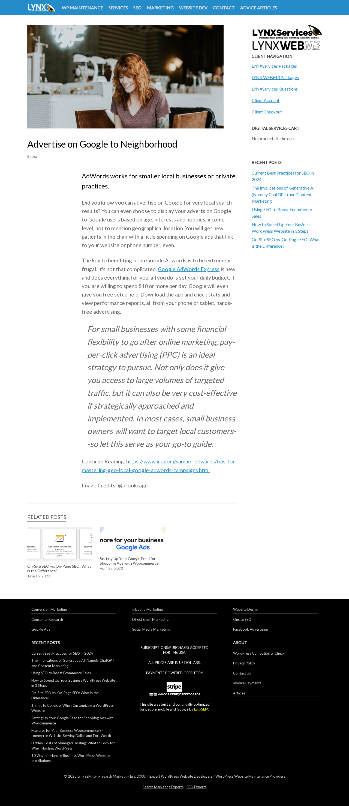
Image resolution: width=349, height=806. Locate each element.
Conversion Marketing (49, 609)
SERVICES (118, 7)
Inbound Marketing (147, 609)
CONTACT (224, 7)
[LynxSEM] (41, 7)
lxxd (35, 156)
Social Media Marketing (151, 629)
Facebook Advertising (250, 629)
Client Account (265, 100)
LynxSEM (201, 709)
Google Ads (40, 629)
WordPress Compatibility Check (258, 653)
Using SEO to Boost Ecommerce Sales (61, 673)
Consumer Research (47, 619)
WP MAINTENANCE (82, 7)
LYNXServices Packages (274, 65)
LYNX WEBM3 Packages (275, 77)
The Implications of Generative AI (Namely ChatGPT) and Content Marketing (283, 194)
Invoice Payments (247, 683)
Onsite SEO (242, 619)
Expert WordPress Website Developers (180, 776)
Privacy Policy (244, 663)
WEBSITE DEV (193, 7)
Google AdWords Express (188, 269)
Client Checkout (267, 111)
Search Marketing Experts (163, 787)
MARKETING (160, 7)
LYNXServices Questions (275, 88)
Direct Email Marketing (150, 619)
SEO (137, 7)
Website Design (245, 609)
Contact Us (242, 673)
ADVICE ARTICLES (258, 7)
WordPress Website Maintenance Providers (250, 776)
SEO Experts (196, 787)
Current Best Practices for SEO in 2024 (62, 653)
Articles (239, 693)
